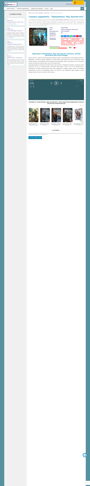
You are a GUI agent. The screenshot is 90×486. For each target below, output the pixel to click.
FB (65, 36)
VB (74, 36)
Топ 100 (46, 8)
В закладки (69, 4)
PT (77, 36)
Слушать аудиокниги (59, 19)
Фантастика (66, 19)
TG (62, 36)
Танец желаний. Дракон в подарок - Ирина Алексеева (15, 30)
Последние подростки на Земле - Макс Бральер (15, 22)
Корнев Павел (64, 27)
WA (71, 36)
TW (68, 36)
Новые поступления (37, 8)
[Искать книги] (82, 8)
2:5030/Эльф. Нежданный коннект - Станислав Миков (15, 44)
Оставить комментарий (35, 137)
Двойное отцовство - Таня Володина (14, 57)
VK (80, 36)
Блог (51, 8)
